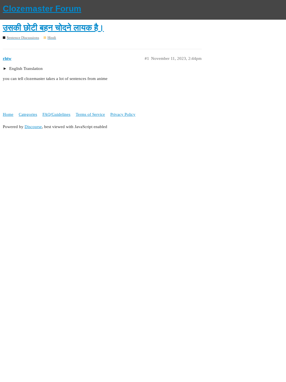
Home (8, 114)
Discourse (33, 126)
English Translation (25, 68)
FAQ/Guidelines (56, 114)
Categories (28, 114)
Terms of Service (90, 114)
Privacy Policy (122, 114)
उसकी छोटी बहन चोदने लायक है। (53, 27)
